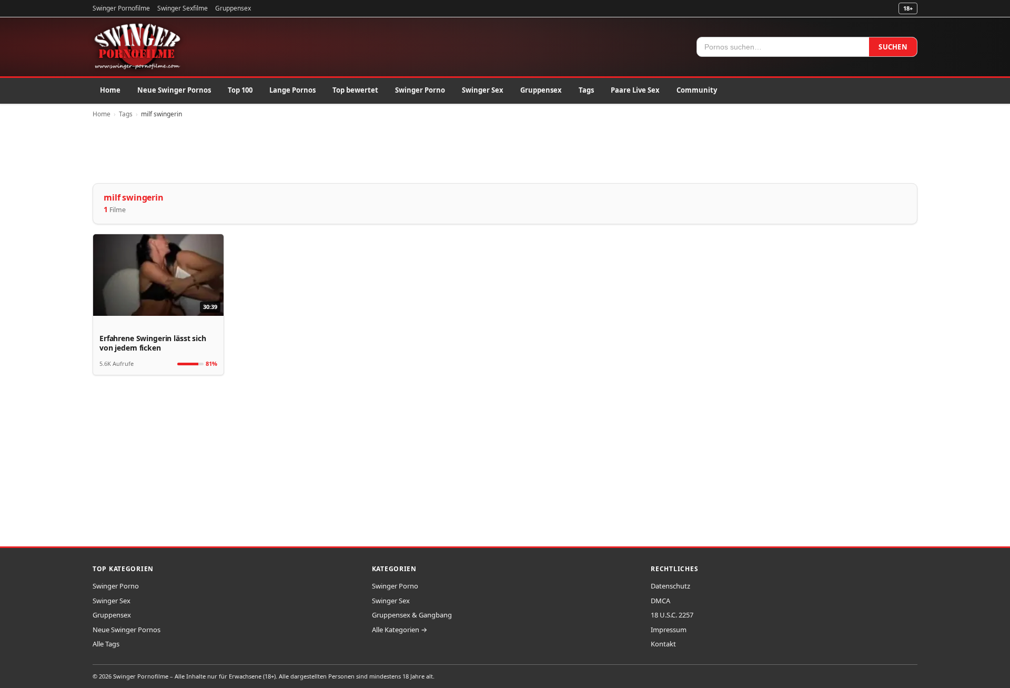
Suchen (892, 47)
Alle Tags (106, 644)
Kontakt (663, 644)
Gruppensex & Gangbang (412, 615)
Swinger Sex (482, 90)
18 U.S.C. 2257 (672, 615)
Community (696, 90)
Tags (586, 90)
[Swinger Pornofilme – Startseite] (137, 47)
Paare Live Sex (635, 90)
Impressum (668, 629)
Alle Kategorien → (399, 629)
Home (110, 90)
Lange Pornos (292, 90)
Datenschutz (670, 586)
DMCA (660, 600)
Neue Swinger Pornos (174, 90)
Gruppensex (233, 8)
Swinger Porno (420, 90)
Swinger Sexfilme (182, 8)
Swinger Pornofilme (121, 8)
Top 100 (240, 90)
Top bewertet (355, 90)
